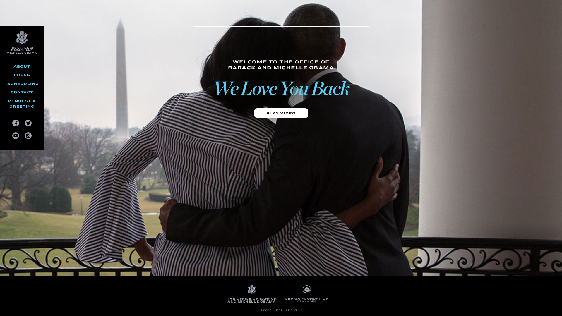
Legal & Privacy (288, 310)
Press (22, 75)
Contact (22, 92)
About (21, 66)
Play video (281, 113)
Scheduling (23, 83)
